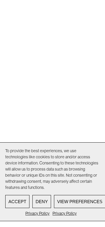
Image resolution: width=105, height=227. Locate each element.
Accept (17, 201)
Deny (42, 201)
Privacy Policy (37, 213)
